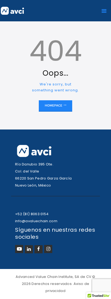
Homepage (53, 105)
